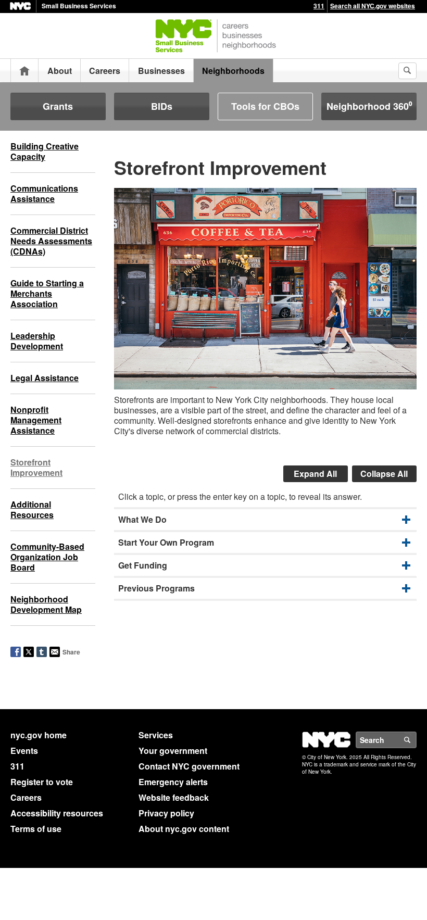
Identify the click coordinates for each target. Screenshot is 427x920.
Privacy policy (166, 813)
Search (416, 740)
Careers (104, 71)
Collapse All (384, 474)
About (59, 71)
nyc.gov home (38, 735)
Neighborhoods (233, 71)
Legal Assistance (44, 378)
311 (318, 5)
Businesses (161, 71)
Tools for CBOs (265, 106)
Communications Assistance (44, 193)
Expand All (315, 474)
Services (156, 735)
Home (24, 70)
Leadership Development (36, 341)
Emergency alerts (173, 782)
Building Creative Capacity (44, 151)
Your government (173, 751)
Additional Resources (32, 509)
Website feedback (174, 797)
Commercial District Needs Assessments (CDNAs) (51, 240)
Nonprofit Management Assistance (35, 420)
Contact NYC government (189, 766)
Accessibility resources (56, 813)
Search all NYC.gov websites (372, 5)
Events (24, 751)
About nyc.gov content (184, 829)
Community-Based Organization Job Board (47, 556)
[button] (265, 519)
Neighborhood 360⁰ (369, 106)
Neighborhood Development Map (46, 604)
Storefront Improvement (36, 467)
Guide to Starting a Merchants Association (47, 293)
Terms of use (35, 829)
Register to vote (41, 782)
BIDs (161, 106)
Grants (58, 106)
